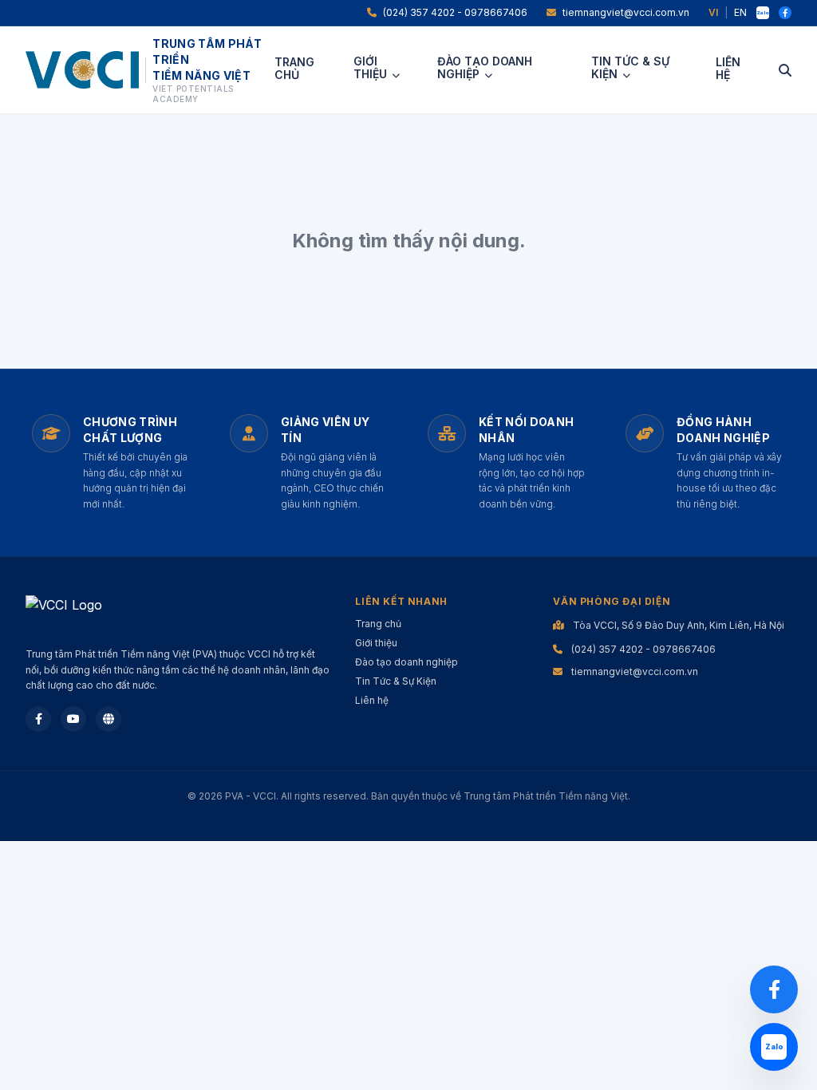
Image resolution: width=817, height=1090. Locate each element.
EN (740, 12)
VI (713, 12)
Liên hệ (728, 68)
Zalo (762, 12)
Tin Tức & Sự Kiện (630, 68)
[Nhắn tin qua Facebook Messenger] (774, 989)
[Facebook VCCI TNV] (785, 12)
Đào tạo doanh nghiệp (484, 68)
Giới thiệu (370, 68)
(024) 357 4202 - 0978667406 (455, 12)
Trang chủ (294, 68)
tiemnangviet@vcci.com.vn (625, 12)
